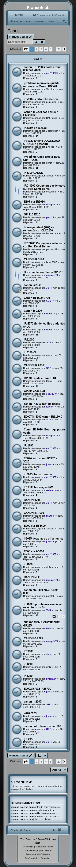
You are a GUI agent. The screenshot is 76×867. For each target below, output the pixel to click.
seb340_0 (51, 394)
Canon (13, 30)
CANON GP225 (33, 638)
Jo (47, 288)
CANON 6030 (32, 577)
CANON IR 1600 (34, 512)
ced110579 (52, 73)
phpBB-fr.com (43, 854)
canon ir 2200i (33, 701)
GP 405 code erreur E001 (40, 378)
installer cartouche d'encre (41, 99)
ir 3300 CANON (33, 172)
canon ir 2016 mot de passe (42, 403)
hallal (49, 628)
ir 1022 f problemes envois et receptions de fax (42, 606)
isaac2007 (51, 262)
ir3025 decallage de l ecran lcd (44, 538)
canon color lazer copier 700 (42, 726)
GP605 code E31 (34, 391)
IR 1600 (28, 445)
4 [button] (46, 49)
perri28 (50, 217)
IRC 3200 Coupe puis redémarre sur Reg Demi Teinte (44, 187)
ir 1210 (28, 664)
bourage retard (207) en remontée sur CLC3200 (38, 229)
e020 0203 (30, 713)
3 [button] (41, 49)
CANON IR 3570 (34, 259)
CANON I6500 (32, 500)
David (49, 313)
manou (50, 515)
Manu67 (50, 381)
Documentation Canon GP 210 (43, 272)
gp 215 (28, 739)
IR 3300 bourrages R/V (38, 487)
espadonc (51, 191)
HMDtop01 (51, 118)
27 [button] (58, 49)
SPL (48, 704)
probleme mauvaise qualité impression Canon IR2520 (41, 84)
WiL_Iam (50, 89)
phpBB (41, 847)
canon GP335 (32, 285)
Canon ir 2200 (33, 310)
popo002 (50, 596)
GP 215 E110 (32, 214)
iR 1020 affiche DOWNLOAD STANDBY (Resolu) (41, 142)
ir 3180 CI (30, 352)
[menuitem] (19, 15)
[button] (26, 49)
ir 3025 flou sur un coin (39, 474)
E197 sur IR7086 (34, 201)
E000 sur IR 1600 (35, 525)
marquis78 (52, 204)
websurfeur (52, 490)
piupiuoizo (51, 102)
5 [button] (50, 49)
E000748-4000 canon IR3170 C (43, 416)
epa (48, 355)
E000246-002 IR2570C (37, 688)
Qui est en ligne (21, 782)
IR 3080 (28, 651)
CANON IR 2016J (34, 365)
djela (48, 567)
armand (50, 528)
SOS (48, 300)
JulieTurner (52, 131)
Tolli (48, 610)
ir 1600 (28, 564)
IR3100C (29, 339)
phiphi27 (51, 678)
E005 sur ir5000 (34, 551)
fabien (49, 406)
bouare (49, 233)
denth (49, 163)
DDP (48, 729)
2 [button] (36, 49)
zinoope (50, 147)
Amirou (49, 175)
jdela (49, 464)
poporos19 (51, 249)
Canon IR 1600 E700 (37, 297)
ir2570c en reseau (35, 128)
